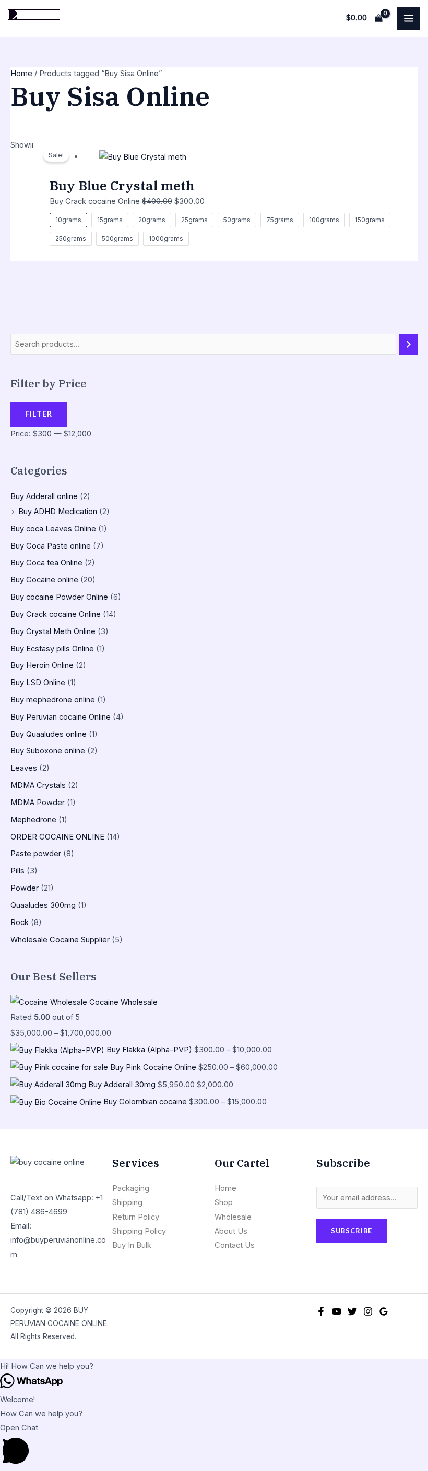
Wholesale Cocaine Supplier (60, 939)
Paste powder (35, 853)
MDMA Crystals (38, 785)
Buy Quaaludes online (48, 734)
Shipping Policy (139, 1231)
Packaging (130, 1188)
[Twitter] (352, 1311)
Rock (19, 922)
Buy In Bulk (131, 1245)
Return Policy (135, 1217)
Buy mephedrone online (52, 699)
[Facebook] (321, 1311)
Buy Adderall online (44, 496)
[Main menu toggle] (408, 18)
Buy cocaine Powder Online (59, 597)
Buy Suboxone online (47, 751)
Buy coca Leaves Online (53, 528)
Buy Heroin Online (42, 665)
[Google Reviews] (383, 1311)
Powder (24, 888)
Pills (17, 871)
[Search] (408, 344)
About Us (231, 1231)
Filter (38, 413)
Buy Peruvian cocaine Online (60, 717)
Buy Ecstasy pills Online (52, 648)
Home (21, 73)
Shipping (127, 1202)
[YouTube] (336, 1311)
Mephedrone (33, 819)
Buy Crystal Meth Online (53, 631)
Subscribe (351, 1230)
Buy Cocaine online (44, 580)
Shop (224, 1202)
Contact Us (235, 1245)
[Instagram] (368, 1311)
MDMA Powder (37, 802)
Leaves (23, 768)
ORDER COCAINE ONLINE (57, 837)
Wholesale (233, 1217)
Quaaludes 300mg (43, 905)
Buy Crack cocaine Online (55, 614)
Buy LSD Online (37, 682)
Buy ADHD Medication (57, 511)
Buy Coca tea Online (46, 562)
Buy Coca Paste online (50, 546)
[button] (214, 1366)
